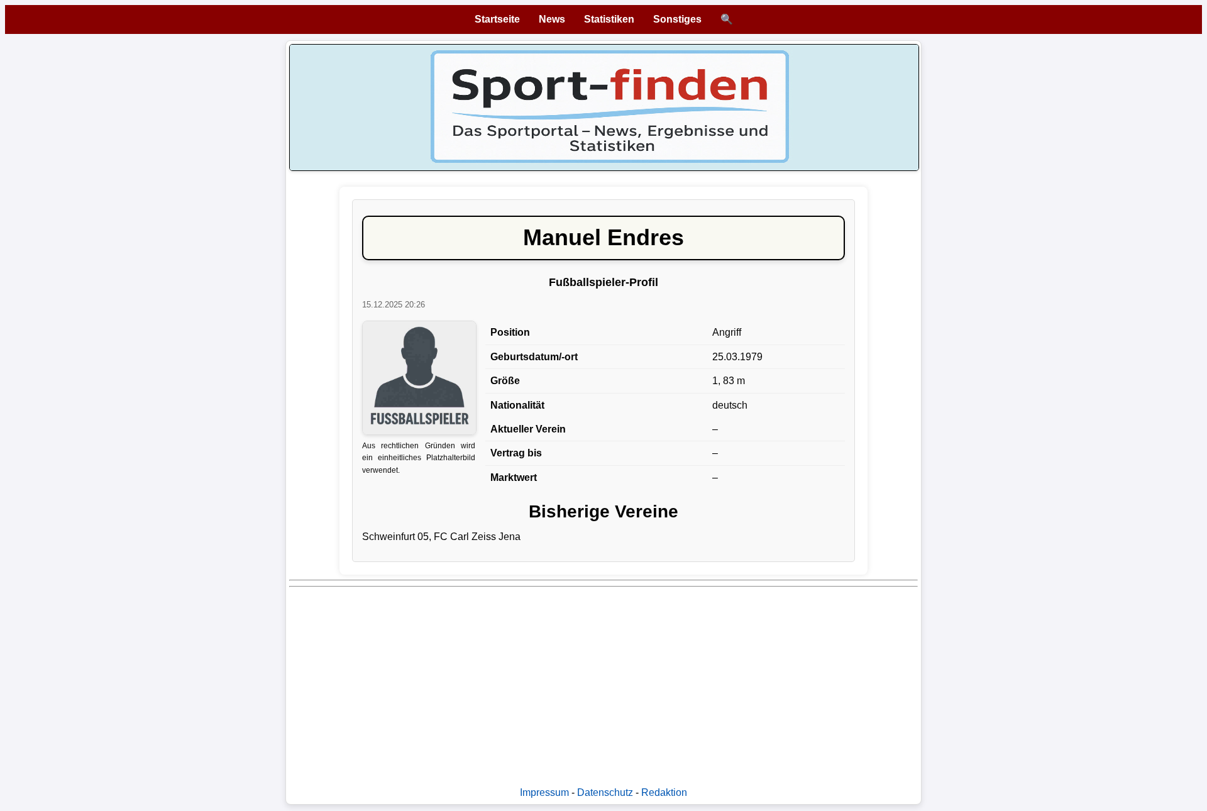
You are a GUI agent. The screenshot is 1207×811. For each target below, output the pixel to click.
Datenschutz (605, 792)
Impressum (544, 792)
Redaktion (664, 792)
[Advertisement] (666, 680)
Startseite (497, 19)
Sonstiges (677, 19)
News (552, 19)
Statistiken (609, 19)
